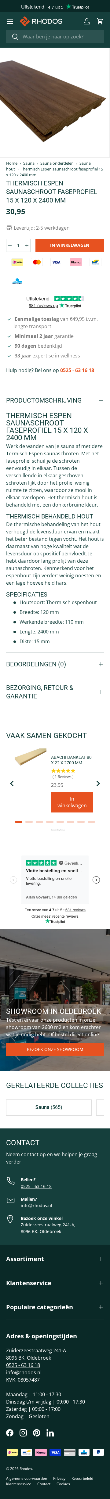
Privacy (59, 1478)
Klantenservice (18, 1483)
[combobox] (55, 36)
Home (11, 163)
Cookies (63, 1483)
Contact (43, 1483)
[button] (100, 21)
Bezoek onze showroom (55, 1049)
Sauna (29, 163)
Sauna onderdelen (57, 163)
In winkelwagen (69, 245)
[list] (54, 102)
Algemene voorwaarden (26, 1478)
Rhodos (26, 1468)
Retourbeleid (82, 1478)
